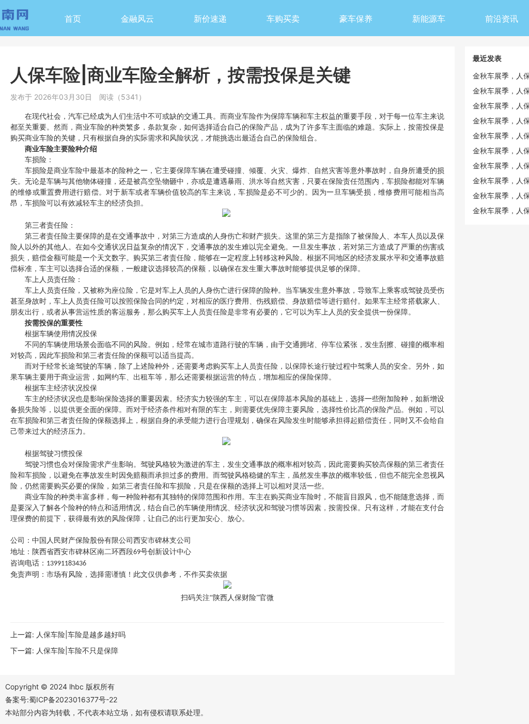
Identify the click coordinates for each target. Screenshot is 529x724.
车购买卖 (283, 18)
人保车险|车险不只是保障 (77, 650)
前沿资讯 (501, 18)
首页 (73, 18)
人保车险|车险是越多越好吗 (81, 634)
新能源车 (428, 18)
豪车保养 (355, 18)
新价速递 (210, 18)
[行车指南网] (15, 21)
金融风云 (137, 18)
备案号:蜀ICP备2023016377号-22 (61, 699)
